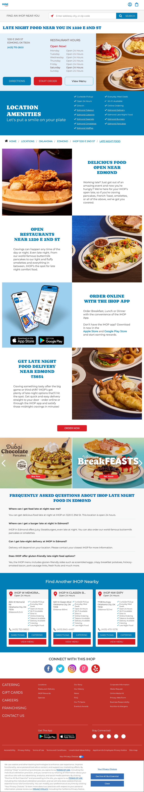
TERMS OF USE (63, 770)
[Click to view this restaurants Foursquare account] (84, 668)
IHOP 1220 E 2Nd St (84, 141)
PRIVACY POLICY (40, 789)
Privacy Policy (24, 750)
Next (140, 463)
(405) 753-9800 (20, 629)
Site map (133, 750)
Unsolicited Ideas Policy (79, 750)
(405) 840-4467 (65, 629)
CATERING (11, 685)
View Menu (79, 81)
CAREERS (10, 700)
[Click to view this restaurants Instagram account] (72, 668)
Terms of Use (38, 750)
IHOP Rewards (44, 693)
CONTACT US (13, 716)
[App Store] (67, 736)
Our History (79, 689)
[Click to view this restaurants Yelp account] (95, 668)
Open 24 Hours (22, 595)
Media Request (116, 689)
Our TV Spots (79, 702)
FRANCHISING (14, 708)
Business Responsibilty (119, 702)
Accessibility (9, 750)
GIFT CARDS (12, 692)
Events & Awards (81, 706)
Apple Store (90, 331)
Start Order (48, 81)
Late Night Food (110, 141)
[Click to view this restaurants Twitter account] (60, 668)
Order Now (72, 428)
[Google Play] (47, 736)
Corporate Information (119, 685)
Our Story (78, 685)
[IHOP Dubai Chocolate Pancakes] (36, 463)
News (76, 693)
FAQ (76, 698)
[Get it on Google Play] (47, 340)
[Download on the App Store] (26, 340)
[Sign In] (130, 4)
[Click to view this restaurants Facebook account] (48, 668)
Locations (28, 141)
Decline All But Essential (107, 776)
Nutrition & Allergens (119, 706)
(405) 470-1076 (109, 629)
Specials (41, 698)
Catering (37, 635)
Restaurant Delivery (46, 689)
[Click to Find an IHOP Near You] (52, 16)
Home (13, 141)
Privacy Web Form (118, 698)
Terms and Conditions (56, 750)
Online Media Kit (117, 693)
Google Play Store (115, 331)
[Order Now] (136, 4)
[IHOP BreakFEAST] (108, 463)
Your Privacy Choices (69, 756)
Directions (17, 81)
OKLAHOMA (46, 141)
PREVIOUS (3, 463)
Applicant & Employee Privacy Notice (110, 750)
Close (107, 783)
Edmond (63, 141)
